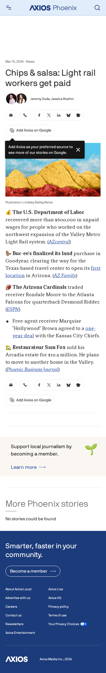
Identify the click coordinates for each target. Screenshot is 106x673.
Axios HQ (54, 597)
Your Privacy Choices (63, 624)
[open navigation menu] (8, 8)
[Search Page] (97, 7)
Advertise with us (17, 597)
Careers (11, 606)
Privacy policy (58, 606)
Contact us (13, 615)
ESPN (13, 309)
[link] (11, 115)
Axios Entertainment (20, 632)
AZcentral (59, 242)
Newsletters (14, 624)
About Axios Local (18, 589)
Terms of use (57, 615)
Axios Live (55, 589)
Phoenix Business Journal (32, 369)
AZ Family (65, 275)
